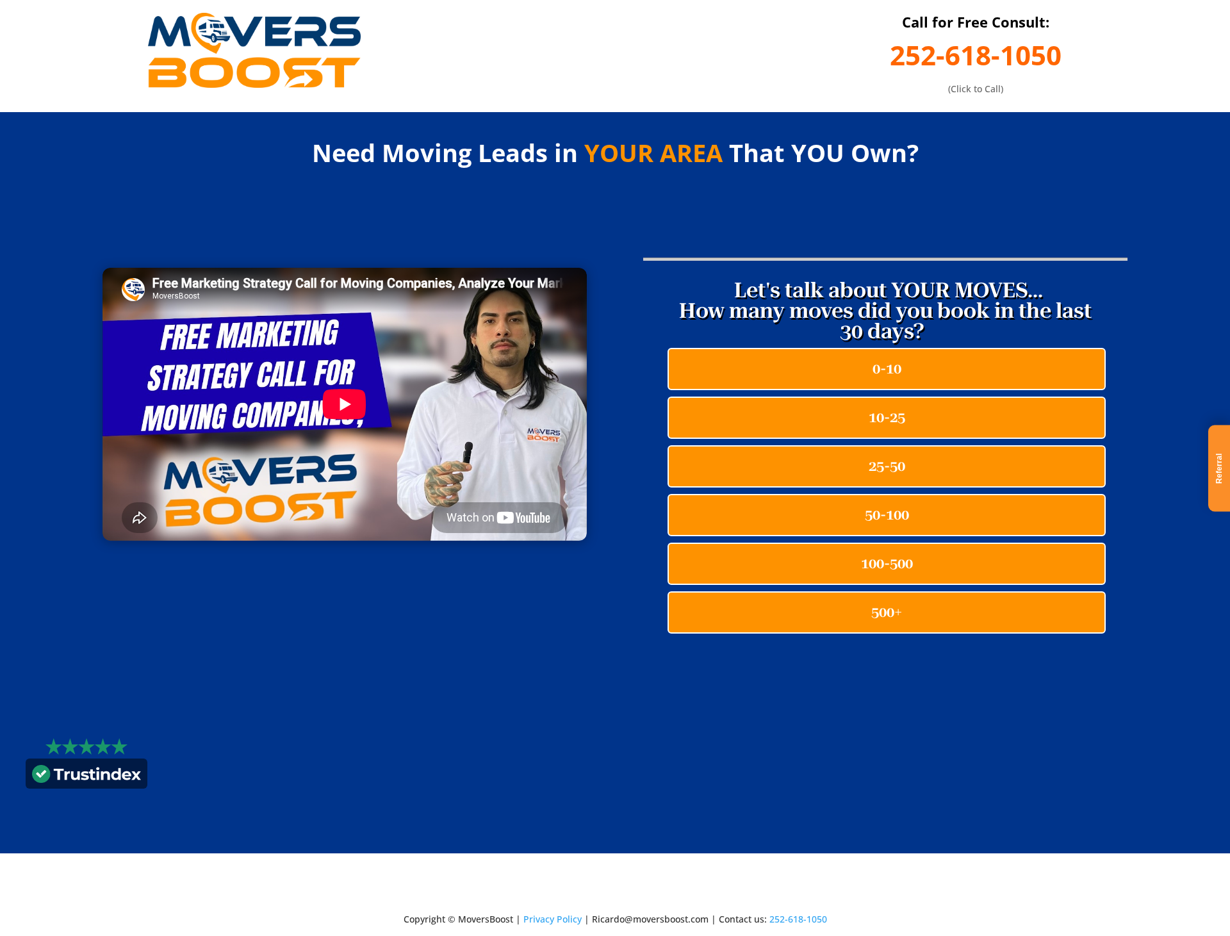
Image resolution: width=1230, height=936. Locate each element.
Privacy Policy (552, 919)
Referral (1219, 468)
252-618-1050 (976, 55)
